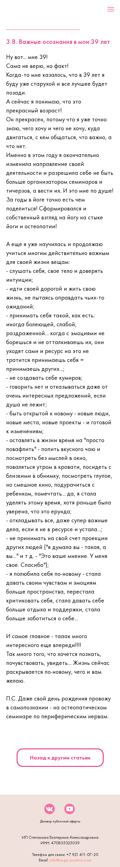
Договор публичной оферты (60, 821)
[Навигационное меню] (110, 9)
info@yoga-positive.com (70, 860)
